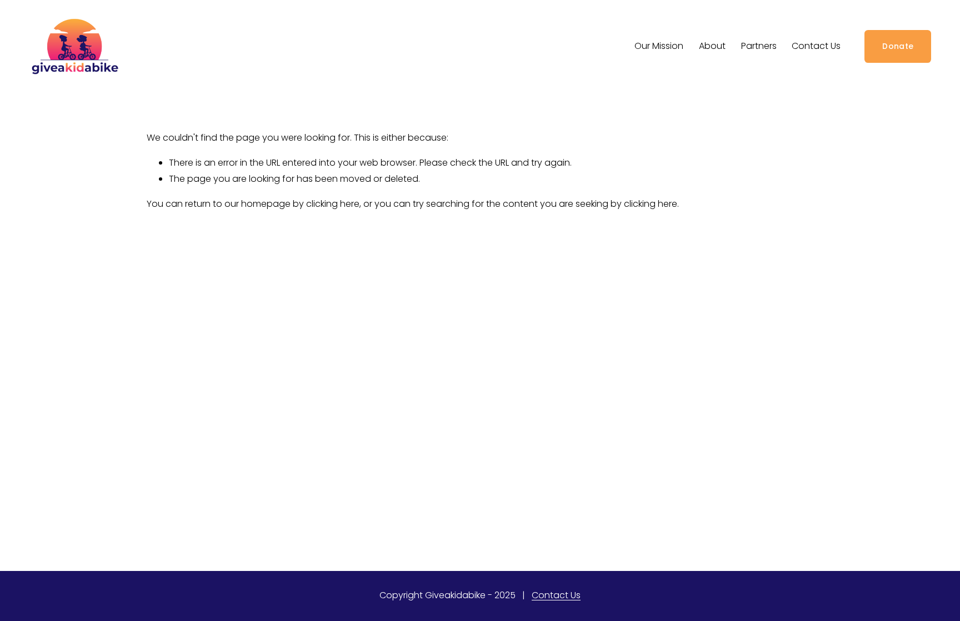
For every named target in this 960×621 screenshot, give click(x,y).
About (712, 45)
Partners (759, 45)
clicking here (332, 203)
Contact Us (816, 45)
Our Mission (658, 45)
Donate (897, 46)
